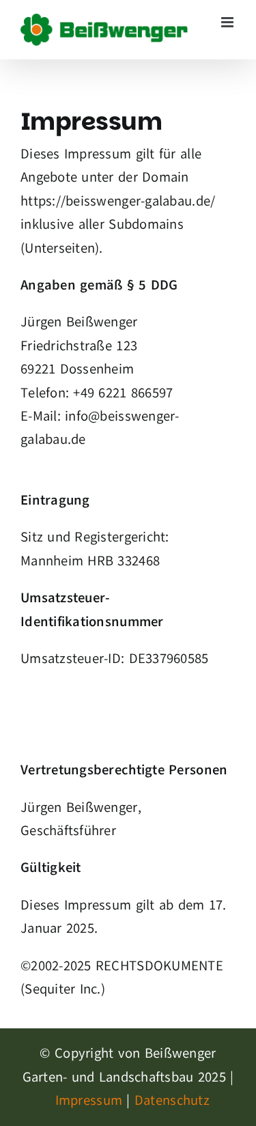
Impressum (88, 1100)
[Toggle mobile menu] (228, 22)
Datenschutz (170, 1100)
